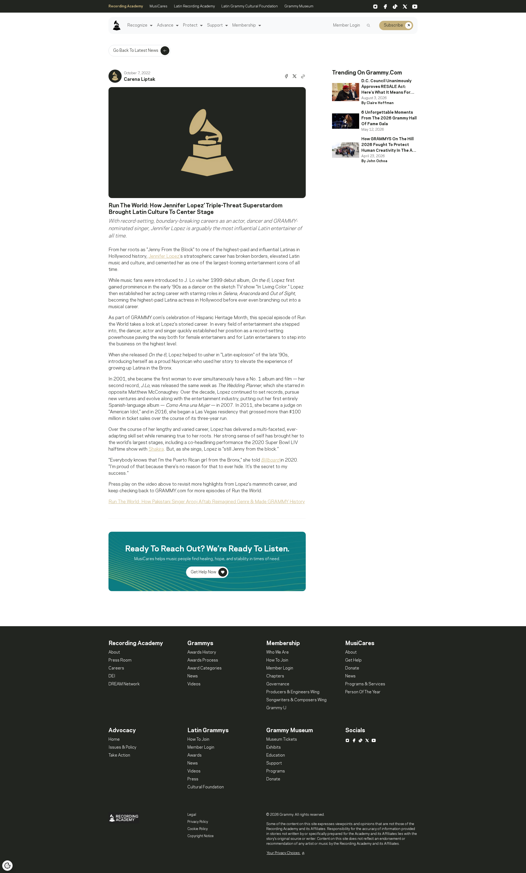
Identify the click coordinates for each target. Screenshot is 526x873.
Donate (352, 668)
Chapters (275, 676)
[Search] (368, 25)
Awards (194, 755)
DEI (111, 676)
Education (275, 755)
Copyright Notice (200, 836)
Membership (244, 25)
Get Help (353, 660)
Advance (165, 25)
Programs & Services (365, 684)
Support (215, 25)
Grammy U (276, 708)
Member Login (346, 25)
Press (192, 779)
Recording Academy (125, 6)
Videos (194, 684)
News (192, 676)
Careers (116, 668)
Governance (277, 684)
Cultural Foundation (205, 787)
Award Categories (204, 668)
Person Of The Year (363, 692)
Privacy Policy (197, 821)
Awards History (201, 652)
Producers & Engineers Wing (292, 692)
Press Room (120, 660)
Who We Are (277, 652)
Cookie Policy (197, 829)
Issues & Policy (122, 747)
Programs (275, 771)
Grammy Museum (298, 6)
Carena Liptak (139, 79)
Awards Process (202, 660)
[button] (150, 25)
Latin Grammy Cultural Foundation (249, 6)
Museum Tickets (281, 740)
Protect (190, 25)
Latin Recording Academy (194, 6)
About (114, 652)
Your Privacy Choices (284, 853)
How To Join (277, 660)
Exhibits (273, 747)
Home (114, 740)
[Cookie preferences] (7, 865)
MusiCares (158, 6)
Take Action (119, 755)
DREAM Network (124, 684)
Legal (191, 814)
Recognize (137, 25)
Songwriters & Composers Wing (296, 700)
